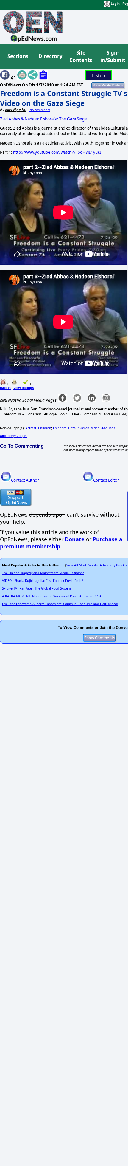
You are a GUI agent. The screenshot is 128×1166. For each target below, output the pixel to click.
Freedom (59, 428)
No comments (39, 110)
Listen (98, 75)
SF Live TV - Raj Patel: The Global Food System (36, 588)
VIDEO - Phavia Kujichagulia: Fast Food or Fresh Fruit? (42, 581)
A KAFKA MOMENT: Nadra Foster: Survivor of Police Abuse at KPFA (52, 596)
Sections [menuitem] (17, 56)
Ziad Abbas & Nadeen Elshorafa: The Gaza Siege (43, 119)
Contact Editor (106, 480)
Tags (108, 428)
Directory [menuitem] (50, 56)
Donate (75, 539)
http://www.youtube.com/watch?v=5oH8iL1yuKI (57, 152)
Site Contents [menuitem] (80, 56)
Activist (31, 428)
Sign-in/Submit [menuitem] (112, 56)
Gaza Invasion (78, 428)
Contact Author (25, 480)
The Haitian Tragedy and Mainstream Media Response (43, 573)
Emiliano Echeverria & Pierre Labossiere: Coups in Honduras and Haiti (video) (60, 604)
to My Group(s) (13, 436)
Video (95, 428)
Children (44, 428)
